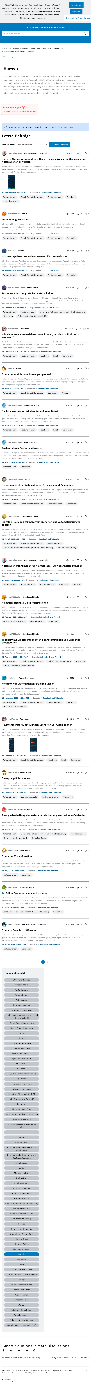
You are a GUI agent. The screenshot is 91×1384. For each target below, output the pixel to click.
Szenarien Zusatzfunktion (17, 856)
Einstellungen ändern (21, 1043)
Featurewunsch (55, 197)
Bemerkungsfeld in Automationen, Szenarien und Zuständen (37, 485)
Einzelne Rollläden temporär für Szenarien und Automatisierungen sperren (41, 523)
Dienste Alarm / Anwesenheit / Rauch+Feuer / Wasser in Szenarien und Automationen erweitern (44, 160)
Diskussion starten (59, 144)
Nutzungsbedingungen (20, 1370)
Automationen (9, 197)
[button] (76, 5)
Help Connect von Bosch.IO (21, 1099)
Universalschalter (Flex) (22, 1284)
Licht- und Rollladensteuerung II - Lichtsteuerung (62, 312)
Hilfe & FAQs (21, 1104)
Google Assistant (21, 1079)
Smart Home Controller (22, 1229)
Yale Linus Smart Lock (21, 1310)
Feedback (71, 197)
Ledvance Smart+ (50, 797)
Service (21, 1224)
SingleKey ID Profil (60, 1357)
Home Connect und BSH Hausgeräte (21, 1114)
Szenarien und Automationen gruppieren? (26, 374)
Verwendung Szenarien (15, 219)
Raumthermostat (21, 1198)
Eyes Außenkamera (21, 1048)
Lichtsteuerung (22, 1163)
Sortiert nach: (8, 144)
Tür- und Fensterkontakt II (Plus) (19, 665)
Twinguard (21, 1259)
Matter (22, 1168)
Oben (85, 1370)
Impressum (6, 1370)
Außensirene (21, 1000)
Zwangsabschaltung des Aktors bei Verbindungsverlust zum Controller (44, 815)
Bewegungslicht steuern (16, 778)
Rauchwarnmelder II (21, 1193)
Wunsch (65, 393)
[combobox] (45, 33)
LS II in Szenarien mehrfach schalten (26, 893)
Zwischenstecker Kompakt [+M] (32, 316)
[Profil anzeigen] (4, 153)
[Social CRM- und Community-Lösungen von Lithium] (7, 1379)
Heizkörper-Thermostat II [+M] (22, 1094)
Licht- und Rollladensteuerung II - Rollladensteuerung (28, 547)
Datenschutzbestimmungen (40, 1370)
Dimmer (21, 1038)
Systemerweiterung (22, 1249)
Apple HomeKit (21, 990)
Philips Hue (21, 1178)
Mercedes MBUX (21, 1173)
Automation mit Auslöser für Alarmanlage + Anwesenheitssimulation (42, 565)
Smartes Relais (39, 838)
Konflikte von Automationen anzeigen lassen (28, 683)
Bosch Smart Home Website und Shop (23, 1357)
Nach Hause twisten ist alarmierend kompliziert (30, 411)
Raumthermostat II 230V (21, 1213)
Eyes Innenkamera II (21, 1058)
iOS (21, 1132)
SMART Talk (35, 48)
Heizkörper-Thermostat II (59, 661)
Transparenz (68, 1370)
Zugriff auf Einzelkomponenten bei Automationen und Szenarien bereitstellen (41, 641)
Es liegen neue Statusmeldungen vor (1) (19, 111)
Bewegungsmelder (29, 797)
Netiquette (57, 1370)
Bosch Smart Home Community (15, 48)
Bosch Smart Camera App (22, 1023)
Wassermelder (21, 1300)
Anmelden (84, 1357)
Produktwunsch (11, 201)
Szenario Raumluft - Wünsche (19, 930)
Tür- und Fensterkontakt (21, 1269)
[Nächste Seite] (53, 962)
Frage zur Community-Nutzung (21, 1074)
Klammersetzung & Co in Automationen (25, 602)
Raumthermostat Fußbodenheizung (21, 1203)
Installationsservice (22, 1119)
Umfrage (21, 1279)
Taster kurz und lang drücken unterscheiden (28, 293)
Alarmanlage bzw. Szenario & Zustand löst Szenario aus (34, 256)
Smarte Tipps (21, 1239)
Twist (21, 1264)
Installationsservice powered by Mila (21, 1125)
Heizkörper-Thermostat (21, 1084)
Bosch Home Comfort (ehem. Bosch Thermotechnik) (21, 1016)
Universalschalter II (21, 1290)
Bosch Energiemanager (21, 1010)
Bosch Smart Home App (32, 197)
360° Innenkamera (21, 980)
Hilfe (74, 1357)
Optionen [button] (7, 57)
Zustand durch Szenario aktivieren (22, 448)
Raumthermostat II (21, 1208)
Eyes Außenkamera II (21, 1053)
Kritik (55, 356)
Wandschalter (21, 1295)
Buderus (21, 1033)
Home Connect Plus (21, 1109)
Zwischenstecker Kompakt (21, 1320)
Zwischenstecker (21, 1315)
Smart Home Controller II (15, 838)
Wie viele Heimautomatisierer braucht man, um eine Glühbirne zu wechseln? (40, 336)
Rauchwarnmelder (21, 1188)
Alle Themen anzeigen (63, 127)
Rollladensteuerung (67, 547)
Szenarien (71, 238)
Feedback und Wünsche (53, 48)
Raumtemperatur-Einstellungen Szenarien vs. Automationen (37, 724)
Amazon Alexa (21, 985)
